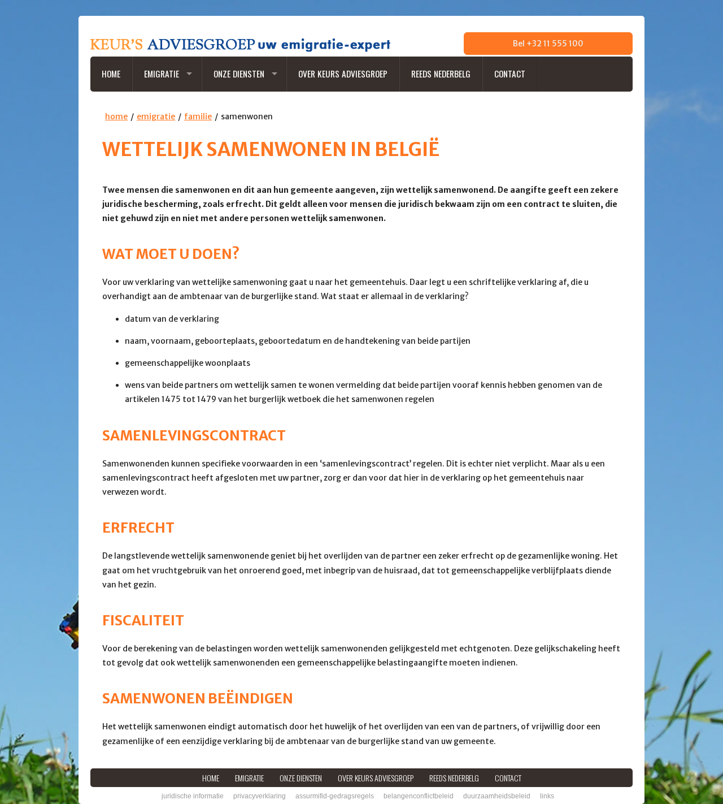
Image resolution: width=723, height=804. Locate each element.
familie (198, 116)
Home (111, 73)
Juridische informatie (193, 796)
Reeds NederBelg (441, 73)
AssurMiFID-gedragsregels (334, 796)
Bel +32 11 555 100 (548, 43)
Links (547, 796)
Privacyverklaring (259, 796)
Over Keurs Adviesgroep (342, 73)
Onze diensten (239, 73)
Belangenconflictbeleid (419, 796)
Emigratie (161, 73)
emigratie (156, 116)
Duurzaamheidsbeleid (496, 796)
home (116, 116)
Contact (509, 73)
